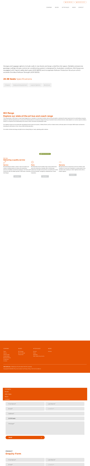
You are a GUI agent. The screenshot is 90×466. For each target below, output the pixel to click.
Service (35, 351)
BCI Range (19, 16)
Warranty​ (35, 354)
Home (9, 16)
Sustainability (6, 356)
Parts (34, 353)
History (5, 353)
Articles (50, 351)
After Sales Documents (38, 356)
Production (6, 359)
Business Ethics (7, 357)
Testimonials (6, 354)
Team (4, 351)
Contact (81, 7)
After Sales (65, 7)
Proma (45, 143)
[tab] (7, 85)
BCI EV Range (21, 353)
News (74, 7)
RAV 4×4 (25, 16)
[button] (45, 154)
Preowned (20, 354)
